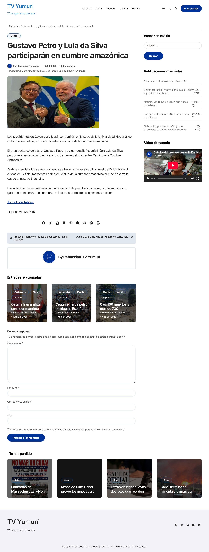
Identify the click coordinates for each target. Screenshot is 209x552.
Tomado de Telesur (20, 202)
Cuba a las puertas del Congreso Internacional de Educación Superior (165, 128)
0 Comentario (68, 66)
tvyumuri (18, 297)
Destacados (20, 292)
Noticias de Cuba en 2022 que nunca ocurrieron (166, 103)
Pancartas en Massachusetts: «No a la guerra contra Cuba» (28, 491)
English (136, 8)
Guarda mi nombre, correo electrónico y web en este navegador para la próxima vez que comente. (67, 429)
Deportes (111, 8)
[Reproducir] (147, 178)
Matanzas (86, 8)
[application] (173, 165)
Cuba (99, 8)
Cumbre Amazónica (29, 71)
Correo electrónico (19, 401)
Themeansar (139, 546)
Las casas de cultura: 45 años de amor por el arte (167, 115)
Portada (13, 26)
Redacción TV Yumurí (81, 257)
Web (10, 415)
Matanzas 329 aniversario (159, 81)
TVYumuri (79, 71)
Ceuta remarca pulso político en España (71, 306)
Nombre (13, 387)
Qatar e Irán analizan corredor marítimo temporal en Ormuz (26, 308)
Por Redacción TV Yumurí (26, 66)
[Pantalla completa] (197, 178)
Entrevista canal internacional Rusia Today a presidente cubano (169, 91)
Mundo (14, 36)
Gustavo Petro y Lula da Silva (56, 71)
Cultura (124, 8)
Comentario (15, 343)
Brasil (14, 71)
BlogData (121, 546)
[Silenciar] (192, 178)
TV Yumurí (20, 6)
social (120, 292)
